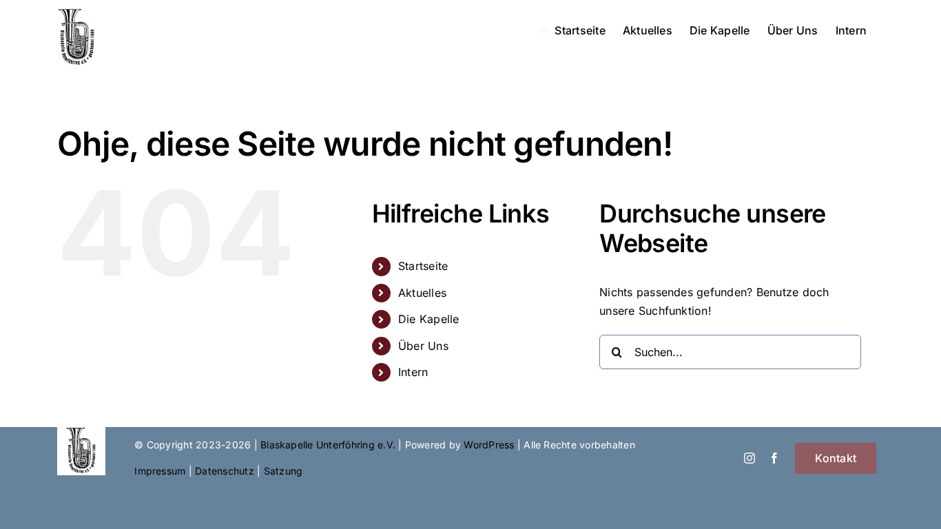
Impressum (159, 471)
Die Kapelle (428, 319)
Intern (413, 372)
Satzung (283, 471)
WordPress (489, 444)
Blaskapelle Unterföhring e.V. (327, 444)
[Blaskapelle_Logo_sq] (81, 432)
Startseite (423, 266)
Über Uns (423, 346)
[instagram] (749, 458)
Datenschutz (224, 471)
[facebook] (774, 458)
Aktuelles (422, 293)
